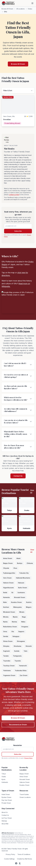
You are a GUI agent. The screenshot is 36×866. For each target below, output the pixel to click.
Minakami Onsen (9, 612)
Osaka (4, 776)
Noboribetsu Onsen (10, 626)
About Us (5, 812)
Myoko (15, 617)
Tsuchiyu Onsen (9, 665)
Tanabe (6, 656)
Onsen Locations (25, 797)
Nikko (23, 622)
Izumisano (21, 592)
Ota (12, 631)
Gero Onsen (7, 578)
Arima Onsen (7, 558)
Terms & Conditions (24, 854)
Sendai (5, 636)
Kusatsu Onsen (16, 602)
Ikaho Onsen (22, 587)
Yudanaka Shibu (20, 670)
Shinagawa (21, 641)
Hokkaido (5, 782)
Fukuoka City (24, 573)
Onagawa (24, 626)
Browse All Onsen (7, 9)
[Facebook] (16, 863)
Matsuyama (17, 607)
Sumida (16, 651)
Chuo (15, 568)
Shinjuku (6, 646)
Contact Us (18, 476)
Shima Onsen (7, 641)
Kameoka (6, 597)
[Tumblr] (20, 863)
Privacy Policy (28, 758)
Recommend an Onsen (18, 725)
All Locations (20, 9)
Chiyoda (6, 568)
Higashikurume (8, 587)
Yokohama (7, 670)
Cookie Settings (9, 859)
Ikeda (5, 592)
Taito (25, 651)
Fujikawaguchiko (9, 573)
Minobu (5, 617)
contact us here (14, 194)
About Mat (5, 824)
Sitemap (4, 821)
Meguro (28, 607)
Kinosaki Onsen (19, 597)
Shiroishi (29, 646)
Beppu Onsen (8, 563)
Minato (21, 612)
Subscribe (18, 231)
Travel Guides (24, 794)
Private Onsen (6, 803)
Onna (5, 631)
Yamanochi (23, 665)
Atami (18, 558)
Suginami (6, 651)
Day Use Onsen (7, 800)
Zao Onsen (23, 675)
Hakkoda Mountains (23, 578)
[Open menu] (32, 3)
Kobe (5, 602)
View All (32, 491)
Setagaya (15, 636)
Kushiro (29, 602)
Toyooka (18, 661)
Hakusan (21, 583)
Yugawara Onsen (9, 675)
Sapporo (21, 631)
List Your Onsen (7, 818)
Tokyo (4, 774)
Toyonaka (6, 661)
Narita (5, 622)
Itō (12, 592)
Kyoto (3, 779)
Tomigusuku (17, 656)
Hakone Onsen (8, 583)
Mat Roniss (9, 148)
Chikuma (30, 563)
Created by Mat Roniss (24, 859)
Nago (24, 617)
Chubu (30, 9)
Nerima (14, 622)
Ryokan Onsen (6, 797)
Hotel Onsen (6, 794)
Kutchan (6, 607)
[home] (8, 3)
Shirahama (17, 646)
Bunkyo (19, 563)
